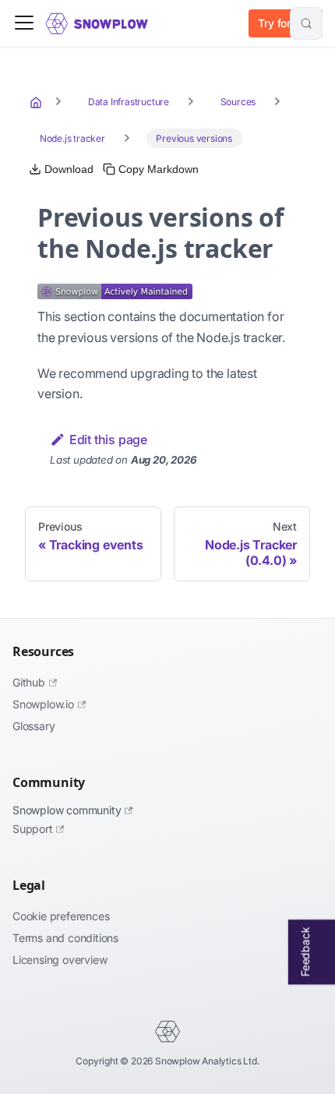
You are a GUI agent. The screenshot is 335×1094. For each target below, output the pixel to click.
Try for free (285, 23)
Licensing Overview (59, 959)
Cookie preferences (60, 916)
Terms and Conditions (65, 937)
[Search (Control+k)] (306, 23)
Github (28, 682)
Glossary (33, 725)
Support (32, 828)
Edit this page (108, 439)
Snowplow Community (66, 810)
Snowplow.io (43, 704)
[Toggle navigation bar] (24, 24)
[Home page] (37, 102)
